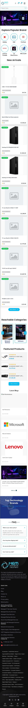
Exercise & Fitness (6, 686)
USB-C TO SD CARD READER (9, 86)
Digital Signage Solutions (7, 637)
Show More (14, 384)
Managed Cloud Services (8, 614)
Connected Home (13, 675)
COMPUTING (5, 675)
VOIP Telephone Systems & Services (11, 632)
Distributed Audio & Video (8, 684)
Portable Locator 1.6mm (7, 298)
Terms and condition (6, 604)
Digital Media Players (7, 682)
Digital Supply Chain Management (10, 629)
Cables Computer (17, 658)
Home (5, 705)
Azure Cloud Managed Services (9, 620)
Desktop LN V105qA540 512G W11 (10, 147)
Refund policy (4, 602)
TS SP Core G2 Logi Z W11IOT (9, 268)
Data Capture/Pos (10, 679)
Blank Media (10, 656)
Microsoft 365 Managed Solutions (10, 622)
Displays (14, 682)
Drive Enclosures (19, 684)
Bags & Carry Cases (19, 654)
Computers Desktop (6, 672)
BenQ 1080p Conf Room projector (10, 117)
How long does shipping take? (14, 540)
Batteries (4, 656)
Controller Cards (19, 677)
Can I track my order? (14, 552)
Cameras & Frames (6, 663)
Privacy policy (5, 599)
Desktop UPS (18, 679)
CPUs (3, 679)
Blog (2, 591)
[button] (21, 3)
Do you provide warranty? (14, 546)
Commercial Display (14, 668)
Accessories (5, 651)
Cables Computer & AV (7, 661)
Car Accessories (15, 663)
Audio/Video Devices (13, 651)
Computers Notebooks (18, 672)
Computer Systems (15, 670)
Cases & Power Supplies (7, 665)
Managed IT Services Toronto (9, 609)
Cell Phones (16, 665)
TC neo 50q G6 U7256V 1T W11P (10, 208)
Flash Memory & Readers (17, 686)
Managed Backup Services (8, 617)
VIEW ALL (14, 490)
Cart (18, 705)
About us (3, 596)
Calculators (16, 661)
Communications (6, 670)
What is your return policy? (14, 528)
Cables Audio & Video (7, 658)
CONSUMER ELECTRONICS (8, 677)
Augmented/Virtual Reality (8, 654)
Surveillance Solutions (7, 635)
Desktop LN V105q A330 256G (9, 177)
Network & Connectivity (7, 627)
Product (11, 705)
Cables (15, 656)
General (4, 689)
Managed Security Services (8, 611)
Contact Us (4, 594)
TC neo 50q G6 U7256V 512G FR (10, 238)
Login (23, 705)
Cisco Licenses (5, 668)
